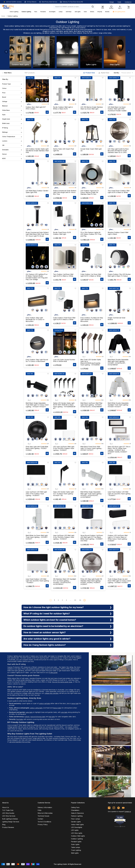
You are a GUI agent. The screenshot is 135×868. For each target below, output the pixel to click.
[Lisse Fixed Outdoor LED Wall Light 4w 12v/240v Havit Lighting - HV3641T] (119, 475)
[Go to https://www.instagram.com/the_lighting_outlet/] (114, 808)
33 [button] (75, 600)
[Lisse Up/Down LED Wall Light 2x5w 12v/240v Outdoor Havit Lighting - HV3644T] (64, 519)
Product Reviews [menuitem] (8, 827)
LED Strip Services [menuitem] (8, 816)
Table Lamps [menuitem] (75, 847)
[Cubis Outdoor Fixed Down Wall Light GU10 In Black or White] (64, 301)
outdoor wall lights (56, 31)
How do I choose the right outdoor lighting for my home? (53, 607)
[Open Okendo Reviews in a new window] (120, 826)
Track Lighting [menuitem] (76, 850)
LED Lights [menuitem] (74, 830)
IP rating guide (53, 672)
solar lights (64, 712)
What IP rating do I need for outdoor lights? (46, 613)
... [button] (70, 600)
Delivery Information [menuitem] (45, 807)
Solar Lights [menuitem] (75, 844)
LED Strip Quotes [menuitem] (8, 813)
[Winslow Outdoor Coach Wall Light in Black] (119, 216)
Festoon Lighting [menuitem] (76, 816)
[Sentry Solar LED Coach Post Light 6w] (64, 132)
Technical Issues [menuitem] (43, 816)
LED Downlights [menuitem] (76, 827)
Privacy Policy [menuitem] (43, 824)
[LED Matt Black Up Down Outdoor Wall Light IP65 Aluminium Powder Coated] (119, 90)
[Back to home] (8, 6)
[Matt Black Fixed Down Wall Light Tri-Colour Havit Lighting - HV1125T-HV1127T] (92, 430)
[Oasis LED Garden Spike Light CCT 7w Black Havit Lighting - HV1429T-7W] (64, 475)
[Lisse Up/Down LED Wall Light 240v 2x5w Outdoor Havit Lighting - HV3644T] (37, 475)
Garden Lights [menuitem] (76, 822)
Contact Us (128, 2)
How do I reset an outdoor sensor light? (44, 632)
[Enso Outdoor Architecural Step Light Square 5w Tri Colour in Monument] (92, 301)
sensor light (74, 703)
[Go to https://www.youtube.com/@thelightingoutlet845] (123, 808)
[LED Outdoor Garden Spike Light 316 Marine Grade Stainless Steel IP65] (37, 132)
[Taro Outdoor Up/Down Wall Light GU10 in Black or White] (64, 257)
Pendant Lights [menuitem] (76, 842)
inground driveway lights (37, 716)
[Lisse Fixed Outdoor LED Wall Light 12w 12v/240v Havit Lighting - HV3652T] (37, 562)
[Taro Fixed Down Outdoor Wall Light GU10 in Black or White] (119, 174)
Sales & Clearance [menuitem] (77, 813)
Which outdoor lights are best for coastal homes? (49, 619)
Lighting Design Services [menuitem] (10, 822)
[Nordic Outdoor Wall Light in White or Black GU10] (64, 90)
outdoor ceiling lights (36, 708)
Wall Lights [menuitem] (75, 853)
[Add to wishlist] (48, 77)
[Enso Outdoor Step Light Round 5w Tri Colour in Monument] (37, 343)
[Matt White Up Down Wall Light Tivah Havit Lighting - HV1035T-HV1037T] (37, 519)
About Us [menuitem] (5, 807)
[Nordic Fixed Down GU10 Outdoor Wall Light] (64, 216)
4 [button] (66, 600)
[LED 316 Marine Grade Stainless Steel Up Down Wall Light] (92, 90)
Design (112, 2)
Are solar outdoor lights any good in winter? (46, 638)
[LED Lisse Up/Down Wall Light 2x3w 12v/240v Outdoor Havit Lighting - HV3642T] (64, 430)
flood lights (88, 31)
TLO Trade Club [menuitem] (7, 810)
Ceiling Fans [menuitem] (75, 807)
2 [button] (58, 600)
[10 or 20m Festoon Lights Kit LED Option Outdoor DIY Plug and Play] (92, 216)
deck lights (77, 31)
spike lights (29, 712)
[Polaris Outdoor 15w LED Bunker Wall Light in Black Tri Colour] (119, 257)
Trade (119, 2)
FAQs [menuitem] (39, 810)
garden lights (68, 31)
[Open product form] (47, 112)
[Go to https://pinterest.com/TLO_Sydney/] (118, 808)
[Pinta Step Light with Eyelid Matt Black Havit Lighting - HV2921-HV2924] (37, 430)
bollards (27, 716)
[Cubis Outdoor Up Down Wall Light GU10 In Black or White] (92, 257)
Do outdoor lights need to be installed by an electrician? (53, 626)
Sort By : (117, 73)
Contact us (127, 811)
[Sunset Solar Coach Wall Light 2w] (92, 132)
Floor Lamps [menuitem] (75, 819)
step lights (52, 716)
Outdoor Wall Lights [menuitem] (78, 836)
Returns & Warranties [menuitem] (45, 813)
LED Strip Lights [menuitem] (76, 833)
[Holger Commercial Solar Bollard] (119, 301)
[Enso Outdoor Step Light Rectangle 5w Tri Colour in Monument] (37, 301)
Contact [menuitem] (40, 819)
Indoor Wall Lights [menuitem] (77, 824)
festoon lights (57, 708)
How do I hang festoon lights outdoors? (44, 645)
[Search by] (92, 6)
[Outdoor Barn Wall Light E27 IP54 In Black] (37, 90)
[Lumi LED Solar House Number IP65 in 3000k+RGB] (64, 343)
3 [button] (62, 600)
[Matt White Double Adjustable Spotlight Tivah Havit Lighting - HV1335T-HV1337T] (119, 386)
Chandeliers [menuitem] (75, 810)
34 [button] (80, 600)
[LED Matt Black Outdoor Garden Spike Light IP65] (37, 174)
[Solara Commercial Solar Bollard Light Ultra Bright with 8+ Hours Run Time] (64, 174)
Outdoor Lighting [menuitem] (77, 839)
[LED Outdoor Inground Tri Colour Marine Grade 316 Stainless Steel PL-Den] (92, 174)
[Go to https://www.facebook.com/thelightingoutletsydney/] (109, 808)
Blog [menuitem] (3, 824)
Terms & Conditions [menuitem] (44, 822)
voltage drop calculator (52, 693)
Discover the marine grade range (62, 682)
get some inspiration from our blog (19, 742)
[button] (84, 600)
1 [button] (54, 600)
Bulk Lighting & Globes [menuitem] (10, 819)
